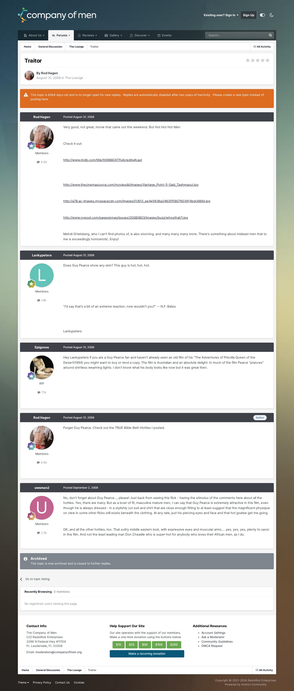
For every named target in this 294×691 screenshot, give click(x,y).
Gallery (114, 35)
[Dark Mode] (271, 15)
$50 (145, 644)
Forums (61, 35)
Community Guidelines (217, 641)
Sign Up (248, 15)
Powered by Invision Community (245, 684)
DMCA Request (212, 646)
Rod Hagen (49, 73)
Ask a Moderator (212, 637)
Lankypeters (42, 255)
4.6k (43, 162)
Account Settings (213, 632)
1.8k (43, 300)
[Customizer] (262, 15)
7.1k (43, 392)
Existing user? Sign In (220, 15)
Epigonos (42, 347)
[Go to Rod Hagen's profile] (29, 75)
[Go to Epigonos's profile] (42, 367)
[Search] (270, 35)
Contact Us (62, 682)
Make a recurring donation (146, 653)
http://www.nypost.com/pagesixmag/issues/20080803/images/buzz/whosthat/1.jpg (125, 218)
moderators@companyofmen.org (59, 652)
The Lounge (74, 78)
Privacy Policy (42, 682)
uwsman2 (41, 488)
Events (166, 35)
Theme (22, 682)
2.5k (43, 532)
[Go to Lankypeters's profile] (42, 275)
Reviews (88, 35)
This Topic (254, 35)
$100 (158, 644)
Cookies (79, 682)
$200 (174, 644)
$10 (118, 644)
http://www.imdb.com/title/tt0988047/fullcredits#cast (102, 160)
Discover (140, 35)
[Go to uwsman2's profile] (42, 508)
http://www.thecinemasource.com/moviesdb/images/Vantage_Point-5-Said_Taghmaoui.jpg (130, 185)
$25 (131, 644)
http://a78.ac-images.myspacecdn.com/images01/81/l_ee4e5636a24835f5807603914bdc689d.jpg (136, 201)
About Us (35, 35)
